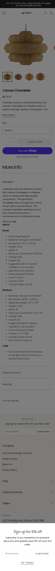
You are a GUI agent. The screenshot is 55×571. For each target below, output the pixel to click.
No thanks (27, 562)
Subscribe (42, 553)
